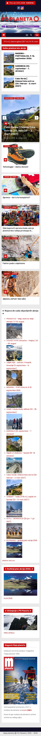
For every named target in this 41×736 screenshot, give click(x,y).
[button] (31, 35)
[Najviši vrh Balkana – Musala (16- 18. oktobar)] (14, 465)
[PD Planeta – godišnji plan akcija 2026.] (14, 550)
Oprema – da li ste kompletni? (16, 197)
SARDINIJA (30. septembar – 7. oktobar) (22, 68)
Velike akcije (19, 98)
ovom (27, 710)
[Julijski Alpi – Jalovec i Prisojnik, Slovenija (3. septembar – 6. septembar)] (14, 378)
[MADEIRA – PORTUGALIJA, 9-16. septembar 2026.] (14, 399)
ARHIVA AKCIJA (8, 560)
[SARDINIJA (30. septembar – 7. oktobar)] (14, 443)
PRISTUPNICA (9, 633)
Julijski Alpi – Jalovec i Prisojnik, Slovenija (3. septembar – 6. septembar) (18, 365)
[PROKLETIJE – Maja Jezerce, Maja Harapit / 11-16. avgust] (14, 331)
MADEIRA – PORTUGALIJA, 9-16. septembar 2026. (25, 56)
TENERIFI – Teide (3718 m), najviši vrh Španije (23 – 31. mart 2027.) (20, 130)
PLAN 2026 (8, 598)
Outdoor (14, 238)
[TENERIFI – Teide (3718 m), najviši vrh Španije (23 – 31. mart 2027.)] (14, 509)
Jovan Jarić (22, 138)
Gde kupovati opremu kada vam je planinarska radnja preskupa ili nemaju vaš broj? (18, 230)
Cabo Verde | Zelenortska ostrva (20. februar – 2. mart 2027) (25, 82)
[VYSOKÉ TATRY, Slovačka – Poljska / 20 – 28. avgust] (14, 353)
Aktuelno (7, 146)
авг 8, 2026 (11, 138)
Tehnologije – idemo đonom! (15, 167)
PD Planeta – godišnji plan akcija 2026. (21, 540)
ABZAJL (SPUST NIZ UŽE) (14, 299)
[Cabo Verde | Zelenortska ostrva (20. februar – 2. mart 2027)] (14, 487)
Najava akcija (9, 98)
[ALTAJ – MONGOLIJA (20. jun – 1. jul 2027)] (14, 531)
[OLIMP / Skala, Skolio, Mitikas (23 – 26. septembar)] (14, 421)
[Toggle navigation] (27, 35)
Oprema (14, 146)
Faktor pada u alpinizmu (14, 263)
